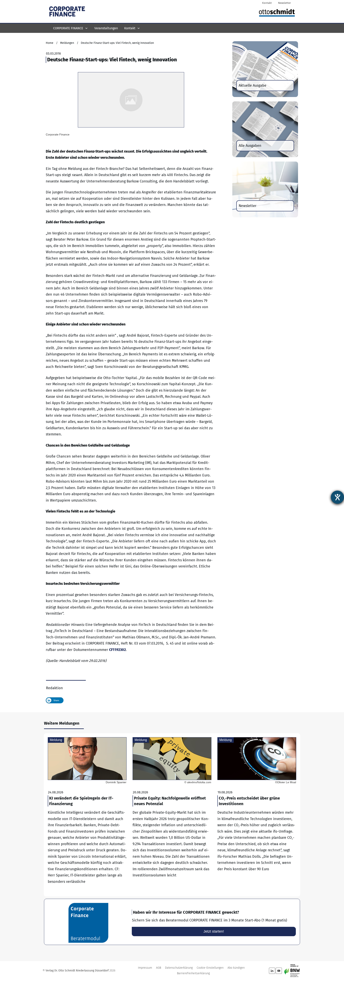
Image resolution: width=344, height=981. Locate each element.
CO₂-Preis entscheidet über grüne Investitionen (256, 815)
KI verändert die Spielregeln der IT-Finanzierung (87, 815)
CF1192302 (117, 650)
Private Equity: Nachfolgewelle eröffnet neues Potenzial (172, 815)
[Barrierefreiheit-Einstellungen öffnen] (337, 497)
